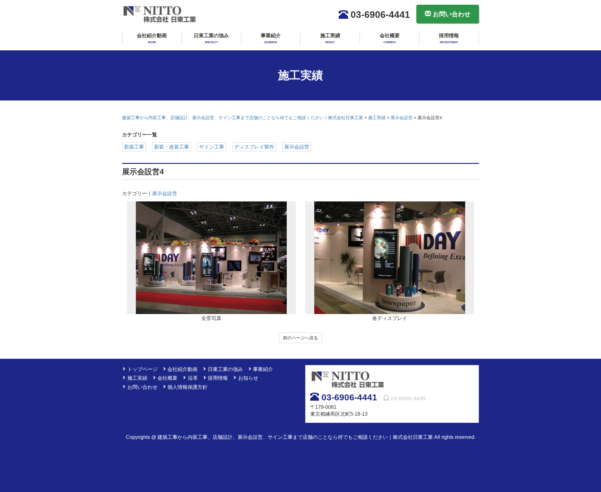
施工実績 (330, 38)
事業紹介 (271, 38)
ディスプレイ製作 (254, 147)
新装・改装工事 (171, 147)
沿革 (193, 378)
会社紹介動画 (152, 38)
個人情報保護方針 (187, 387)
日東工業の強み (211, 38)
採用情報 (449, 38)
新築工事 (134, 147)
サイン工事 (211, 147)
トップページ (142, 369)
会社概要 (390, 38)
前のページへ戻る (300, 337)
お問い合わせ (450, 14)
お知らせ (248, 378)
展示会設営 (296, 147)
